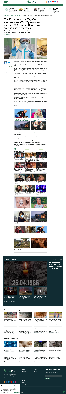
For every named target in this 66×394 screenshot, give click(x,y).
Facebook (27, 149)
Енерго (25, 4)
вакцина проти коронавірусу (8, 66)
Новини (5, 4)
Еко (15, 4)
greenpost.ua (25, 391)
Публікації (11, 4)
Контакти (35, 371)
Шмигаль (5, 71)
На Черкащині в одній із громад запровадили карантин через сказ (28, 140)
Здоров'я (20, 4)
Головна (5, 15)
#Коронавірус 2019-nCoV (18, 15)
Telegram (41, 149)
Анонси (37, 4)
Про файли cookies (4, 392)
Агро (29, 4)
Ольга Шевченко (7, 36)
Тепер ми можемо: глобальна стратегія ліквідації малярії (27, 142)
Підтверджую (16, 392)
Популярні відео (10, 259)
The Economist (23, 68)
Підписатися (48, 378)
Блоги (33, 4)
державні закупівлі (7, 73)
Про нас (35, 369)
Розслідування (44, 4)
